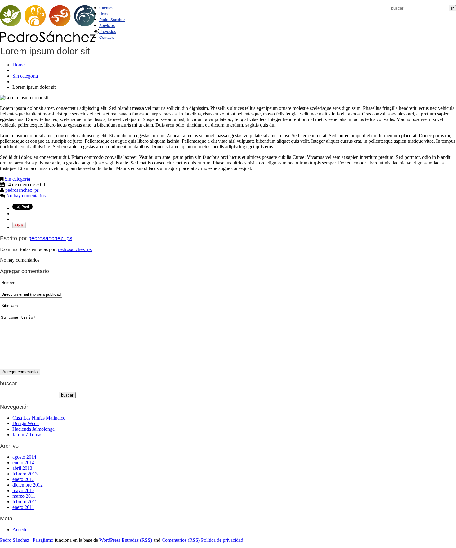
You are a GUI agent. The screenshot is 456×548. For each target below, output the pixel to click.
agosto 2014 (24, 457)
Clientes (106, 8)
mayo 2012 (23, 490)
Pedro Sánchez (112, 20)
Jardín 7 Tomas (27, 434)
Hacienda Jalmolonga (33, 429)
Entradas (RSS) (137, 540)
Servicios (107, 26)
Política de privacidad (222, 540)
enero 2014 (23, 462)
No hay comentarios (26, 195)
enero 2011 (23, 507)
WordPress (109, 540)
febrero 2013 (25, 473)
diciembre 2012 (27, 484)
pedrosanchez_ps (22, 190)
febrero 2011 (24, 501)
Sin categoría (25, 76)
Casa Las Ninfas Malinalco (38, 417)
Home (104, 14)
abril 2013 (22, 468)
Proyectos (107, 31)
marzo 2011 (23, 496)
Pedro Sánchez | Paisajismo (26, 540)
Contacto (106, 37)
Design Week (25, 423)
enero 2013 (23, 479)
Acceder (20, 529)
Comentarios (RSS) (181, 540)
